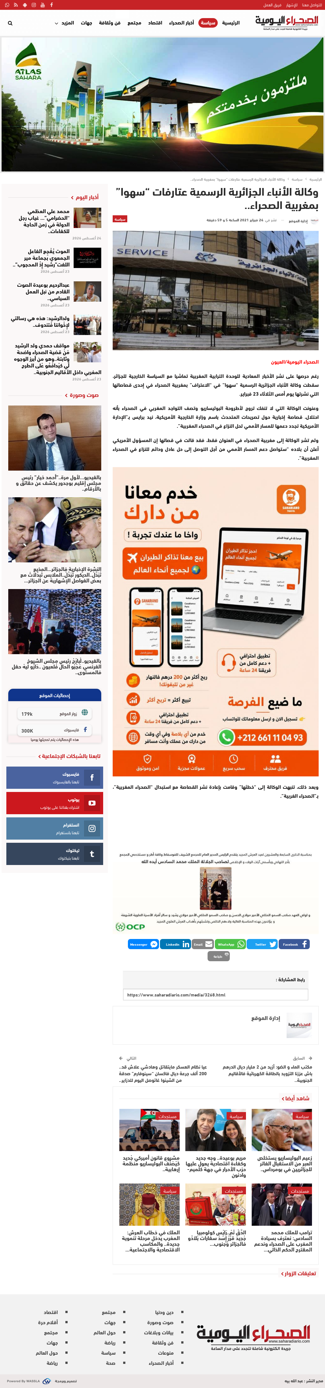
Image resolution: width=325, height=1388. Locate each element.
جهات (86, 22)
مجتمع (134, 22)
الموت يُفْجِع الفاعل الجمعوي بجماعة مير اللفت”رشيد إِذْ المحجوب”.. (41, 257)
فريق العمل (272, 4)
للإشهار (291, 4)
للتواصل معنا (312, 4)
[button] (294, 944)
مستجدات (167, 1116)
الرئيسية (231, 22)
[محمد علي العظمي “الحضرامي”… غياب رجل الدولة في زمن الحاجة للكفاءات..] (87, 218)
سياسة (208, 22)
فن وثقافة (110, 22)
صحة (111, 1362)
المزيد (68, 22)
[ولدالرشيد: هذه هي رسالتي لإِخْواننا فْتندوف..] (87, 325)
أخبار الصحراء (181, 22)
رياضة (110, 1342)
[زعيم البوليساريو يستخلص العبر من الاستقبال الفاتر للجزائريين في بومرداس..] (282, 1130)
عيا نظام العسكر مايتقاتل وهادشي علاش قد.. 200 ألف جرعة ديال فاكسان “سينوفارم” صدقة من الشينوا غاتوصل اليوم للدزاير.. (163, 1073)
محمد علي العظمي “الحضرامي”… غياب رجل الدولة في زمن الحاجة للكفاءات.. (44, 220)
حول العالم (105, 1332)
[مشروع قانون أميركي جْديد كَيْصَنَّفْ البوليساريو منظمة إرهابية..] (149, 1130)
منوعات (166, 1352)
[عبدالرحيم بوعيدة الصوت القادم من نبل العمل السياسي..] (87, 291)
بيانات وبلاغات (159, 1332)
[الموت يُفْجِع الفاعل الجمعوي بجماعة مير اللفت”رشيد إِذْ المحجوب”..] (87, 258)
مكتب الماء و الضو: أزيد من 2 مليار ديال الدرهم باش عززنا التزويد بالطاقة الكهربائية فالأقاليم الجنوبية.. (267, 1073)
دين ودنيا (164, 1311)
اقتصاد (155, 22)
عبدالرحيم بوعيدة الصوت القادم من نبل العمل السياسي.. (43, 290)
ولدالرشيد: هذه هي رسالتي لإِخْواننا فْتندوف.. (40, 320)
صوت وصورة (160, 1321)
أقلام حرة (48, 1321)
